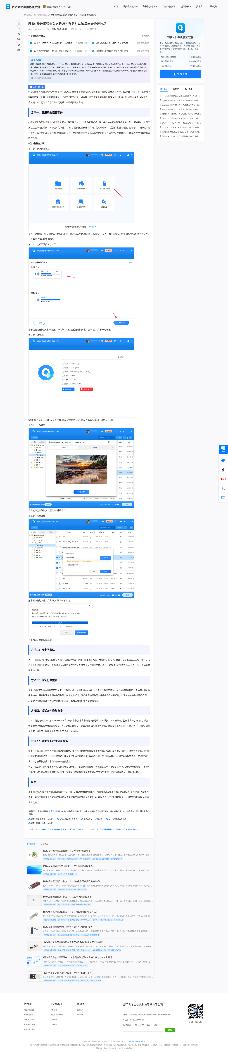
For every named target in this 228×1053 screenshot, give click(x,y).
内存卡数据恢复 (29, 1029)
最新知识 (176, 89)
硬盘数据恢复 (29, 1010)
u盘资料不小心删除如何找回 (91, 981)
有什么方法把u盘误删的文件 (67, 874)
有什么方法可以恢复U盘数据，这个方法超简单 (74, 859)
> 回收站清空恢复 (166, 61)
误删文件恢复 (29, 1020)
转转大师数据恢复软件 (60, 29)
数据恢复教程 (149, 6)
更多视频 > (145, 36)
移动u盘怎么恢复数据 (93, 819)
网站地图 (122, 1048)
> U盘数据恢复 (195, 66)
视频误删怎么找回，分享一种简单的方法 (106, 950)
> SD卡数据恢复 (195, 61)
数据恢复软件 (129, 6)
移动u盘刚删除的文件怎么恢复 (68, 935)
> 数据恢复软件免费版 (168, 57)
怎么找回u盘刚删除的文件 (90, 935)
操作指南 (54, 1010)
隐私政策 (80, 1015)
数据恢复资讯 (169, 6)
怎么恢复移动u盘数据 (117, 819)
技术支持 (200, 6)
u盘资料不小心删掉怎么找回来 (68, 981)
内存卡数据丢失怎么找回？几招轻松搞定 (72, 889)
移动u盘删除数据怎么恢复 (42, 823)
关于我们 (214, 6)
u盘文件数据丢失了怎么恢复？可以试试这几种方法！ (118, 829)
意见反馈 (114, 1048)
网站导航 (128, 1048)
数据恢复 (74, 102)
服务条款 (80, 1010)
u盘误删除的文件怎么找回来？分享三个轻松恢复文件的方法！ (61, 829)
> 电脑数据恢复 (165, 66)
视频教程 (185, 6)
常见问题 (54, 1020)
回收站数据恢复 (29, 1025)
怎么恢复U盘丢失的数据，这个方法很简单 (107, 859)
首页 (116, 6)
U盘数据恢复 (28, 1015)
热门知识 (164, 89)
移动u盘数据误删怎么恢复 (42, 819)
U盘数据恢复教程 (50, 859)
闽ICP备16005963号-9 (137, 1041)
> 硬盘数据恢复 (195, 57)
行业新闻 (54, 1025)
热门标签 (188, 89)
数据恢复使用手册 (57, 1015)
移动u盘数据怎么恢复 (68, 819)
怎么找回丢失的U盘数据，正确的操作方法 (72, 965)
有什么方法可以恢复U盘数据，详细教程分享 (108, 920)
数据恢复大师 (52, 811)
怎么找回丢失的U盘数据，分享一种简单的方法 (74, 905)
